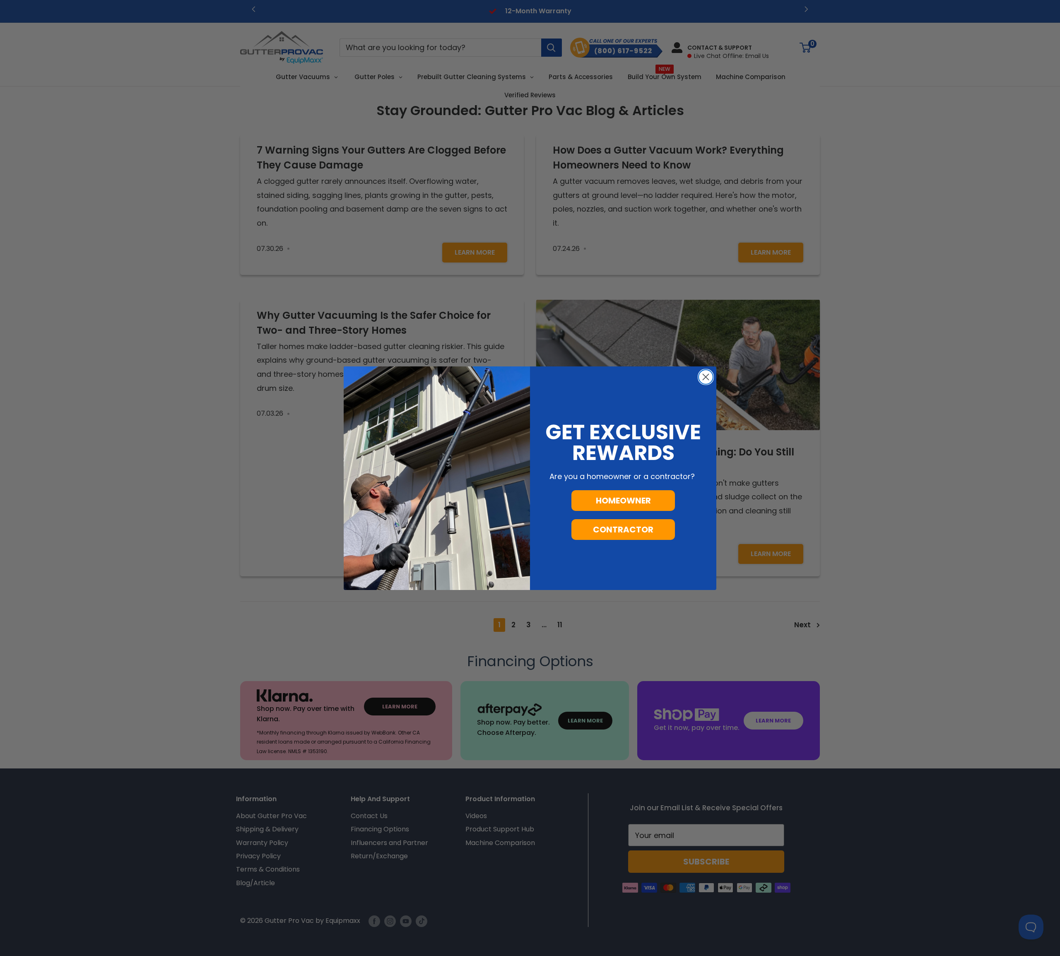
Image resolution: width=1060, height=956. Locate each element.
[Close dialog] (706, 377)
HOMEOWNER (623, 500)
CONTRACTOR (623, 529)
